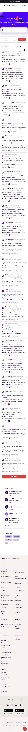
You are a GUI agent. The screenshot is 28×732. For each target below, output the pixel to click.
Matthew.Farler (9, 171)
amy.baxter (8, 51)
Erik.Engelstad (8, 359)
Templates (16, 540)
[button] (25, 729)
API (6, 543)
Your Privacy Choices (20, 722)
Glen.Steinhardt (9, 119)
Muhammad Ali (13, 518)
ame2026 (11, 499)
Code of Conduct (15, 558)
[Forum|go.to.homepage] (10, 5)
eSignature (8, 536)
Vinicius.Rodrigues (9, 136)
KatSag (11, 513)
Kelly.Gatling (8, 290)
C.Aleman (7, 85)
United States (11, 700)
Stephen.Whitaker (9, 102)
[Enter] (2, 30)
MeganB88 (12, 506)
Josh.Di (7, 154)
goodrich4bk (12, 492)
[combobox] (14, 30)
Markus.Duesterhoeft (10, 68)
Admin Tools (17, 536)
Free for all (8, 540)
